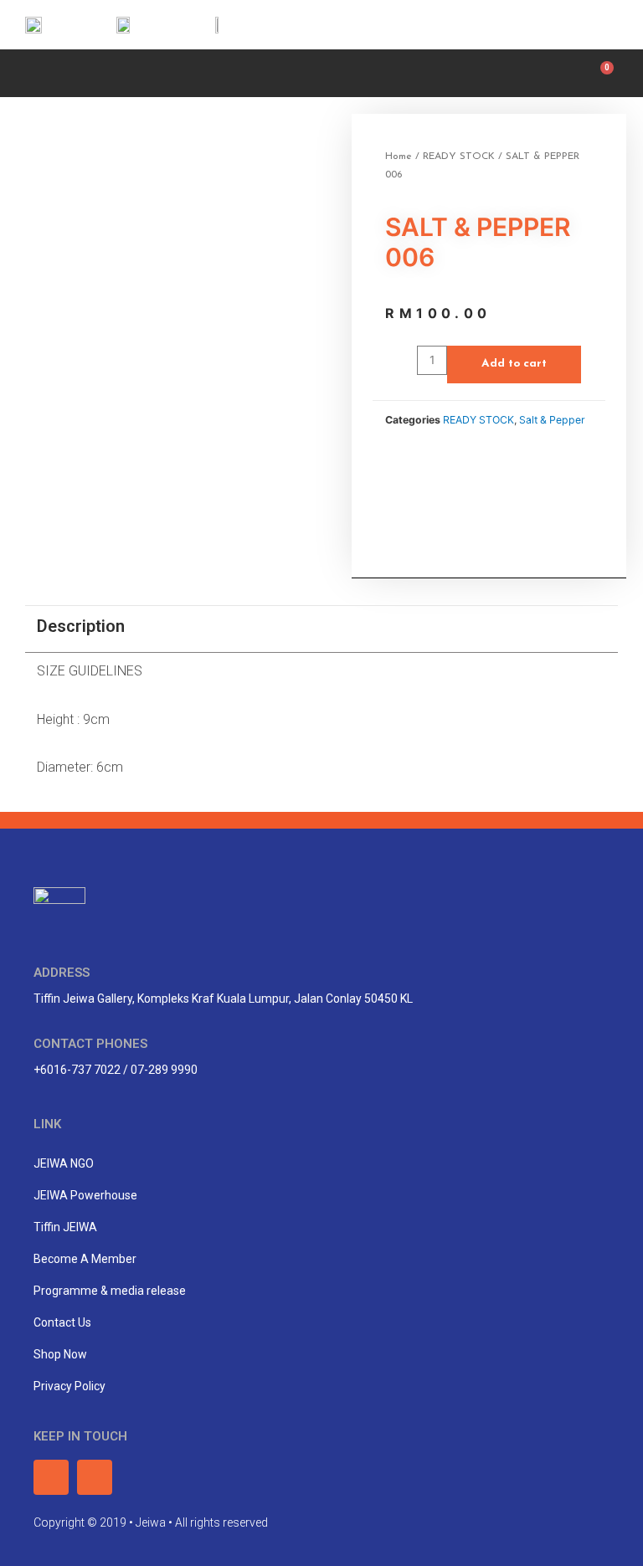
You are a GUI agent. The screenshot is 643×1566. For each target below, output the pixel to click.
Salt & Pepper (552, 419)
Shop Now (60, 1354)
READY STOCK (459, 156)
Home (398, 156)
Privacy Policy (69, 1386)
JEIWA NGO (63, 1163)
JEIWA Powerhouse (85, 1195)
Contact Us (62, 1322)
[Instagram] (599, 24)
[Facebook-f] (562, 24)
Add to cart (514, 363)
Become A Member (84, 1259)
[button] (30, 71)
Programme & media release (109, 1290)
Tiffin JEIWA (65, 1227)
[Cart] (603, 73)
